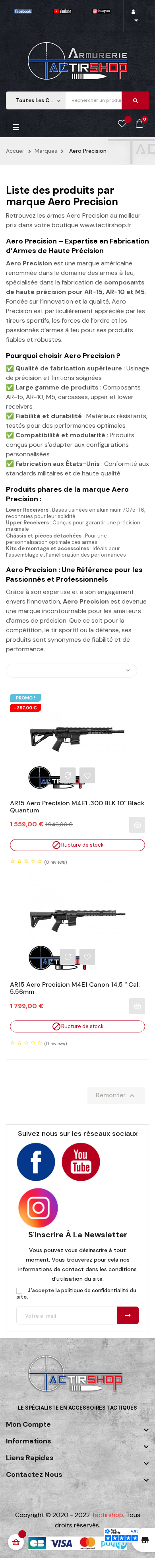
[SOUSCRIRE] (128, 1315)
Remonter (116, 1095)
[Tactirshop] (77, 1378)
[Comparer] (68, 775)
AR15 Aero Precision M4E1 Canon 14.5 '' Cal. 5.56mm (75, 988)
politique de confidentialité (94, 1290)
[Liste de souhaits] (122, 124)
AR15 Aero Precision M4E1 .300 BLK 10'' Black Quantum (77, 807)
